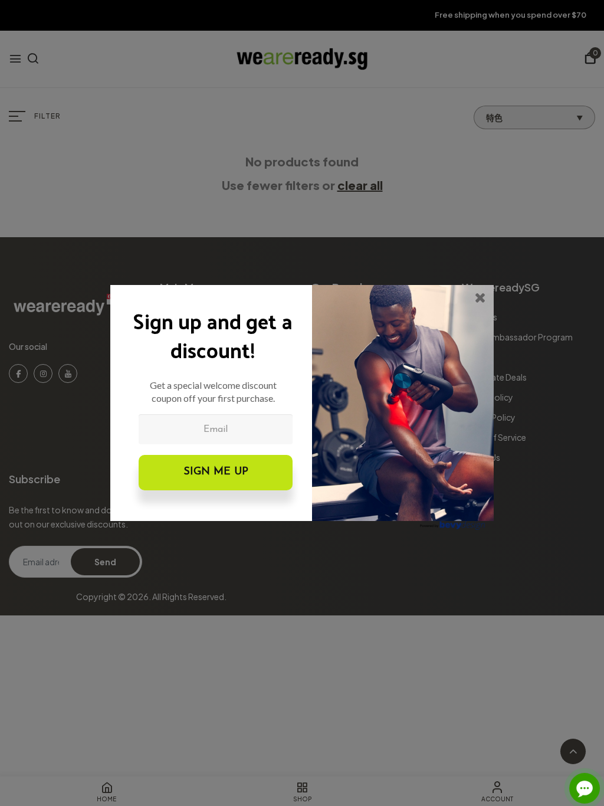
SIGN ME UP (215, 472)
